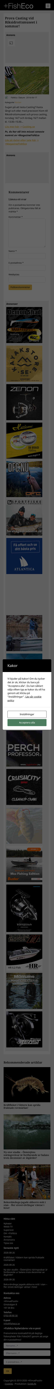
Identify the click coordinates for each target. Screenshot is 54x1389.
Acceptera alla (27, 722)
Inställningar (27, 714)
